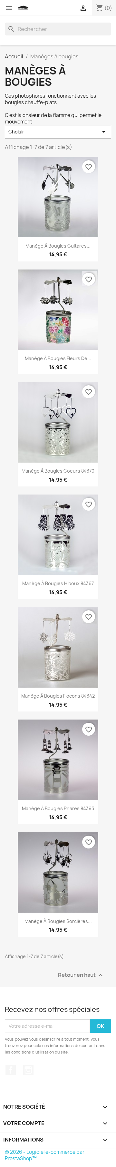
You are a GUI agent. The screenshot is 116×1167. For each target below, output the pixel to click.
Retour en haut (81, 975)
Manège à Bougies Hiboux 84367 (58, 583)
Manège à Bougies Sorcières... (58, 921)
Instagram (28, 1070)
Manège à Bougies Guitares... (58, 246)
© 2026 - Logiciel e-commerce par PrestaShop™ (44, 1155)
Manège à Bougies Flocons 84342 (58, 696)
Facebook (10, 1070)
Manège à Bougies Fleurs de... (58, 358)
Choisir (58, 132)
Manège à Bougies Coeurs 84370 (58, 471)
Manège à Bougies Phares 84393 (58, 808)
